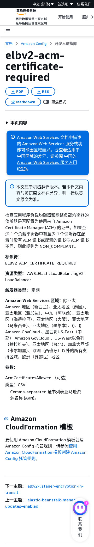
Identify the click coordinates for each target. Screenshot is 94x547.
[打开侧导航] (7, 31)
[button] (16, 122)
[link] (66, 43)
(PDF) (22, 168)
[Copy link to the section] (6, 418)
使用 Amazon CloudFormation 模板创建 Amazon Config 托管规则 (45, 452)
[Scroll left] (54, 17)
